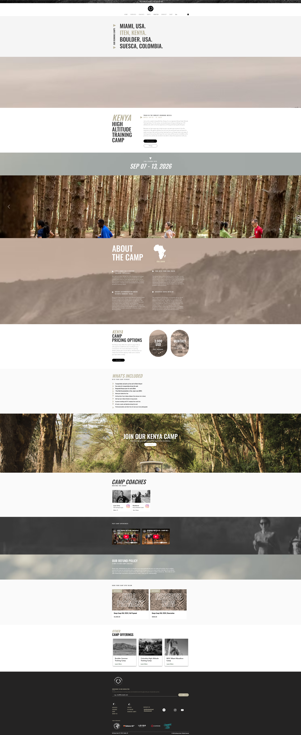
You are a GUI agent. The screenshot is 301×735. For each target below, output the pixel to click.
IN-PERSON (130, 709)
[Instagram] (128, 506)
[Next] (292, 207)
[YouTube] (182, 710)
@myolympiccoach (148, 711)
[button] (218, 2)
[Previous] (9, 207)
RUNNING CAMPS (131, 711)
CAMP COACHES (129, 482)
